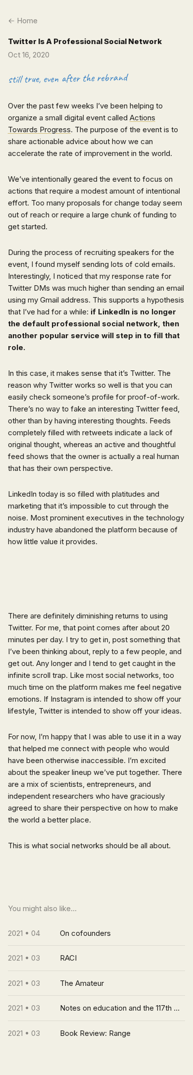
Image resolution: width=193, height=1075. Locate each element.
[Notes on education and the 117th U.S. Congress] (97, 1008)
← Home (23, 20)
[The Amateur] (97, 983)
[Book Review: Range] (97, 1033)
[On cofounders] (97, 933)
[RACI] (97, 958)
